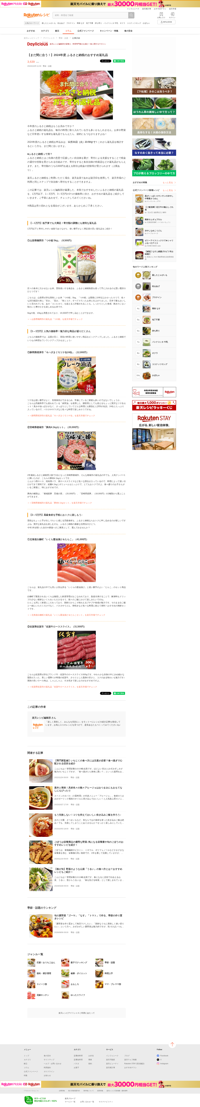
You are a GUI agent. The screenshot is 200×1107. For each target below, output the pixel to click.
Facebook (164, 1056)
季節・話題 (63, 38)
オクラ (122, 23)
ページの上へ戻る (172, 1044)
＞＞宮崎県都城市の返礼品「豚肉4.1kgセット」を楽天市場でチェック (59, 503)
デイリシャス (49, 38)
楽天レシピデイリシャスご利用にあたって (77, 1013)
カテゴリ (45, 31)
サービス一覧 (70, 1102)
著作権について (88, 1090)
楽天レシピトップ (31, 38)
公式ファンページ (85, 31)
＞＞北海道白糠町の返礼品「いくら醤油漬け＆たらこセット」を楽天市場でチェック (66, 615)
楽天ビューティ (112, 1064)
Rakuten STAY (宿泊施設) (134, 1064)
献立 (57, 31)
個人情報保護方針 (74, 1090)
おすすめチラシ (160, 9)
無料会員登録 (167, 22)
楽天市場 (172, 9)
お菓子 (76, 1068)
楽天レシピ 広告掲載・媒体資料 (117, 1090)
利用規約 (47, 1068)
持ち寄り (98, 23)
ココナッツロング (134, 23)
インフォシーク (133, 9)
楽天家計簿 (146, 9)
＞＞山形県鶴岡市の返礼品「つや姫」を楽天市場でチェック (55, 319)
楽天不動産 (110, 1060)
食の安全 (128, 31)
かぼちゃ (146, 23)
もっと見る (168, 182)
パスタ (76, 1064)
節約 (90, 1064)
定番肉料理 (78, 1056)
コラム (68, 31)
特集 (25, 1075)
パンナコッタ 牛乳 (111, 23)
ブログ (127, 1056)
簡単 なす (80, 23)
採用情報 (100, 1090)
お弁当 (91, 1056)
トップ (26, 1056)
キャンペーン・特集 (109, 31)
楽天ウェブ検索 (130, 1060)
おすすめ (31, 31)
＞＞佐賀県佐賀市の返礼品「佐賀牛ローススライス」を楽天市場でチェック (62, 687)
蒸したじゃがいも (49, 23)
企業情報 (62, 1090)
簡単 (90, 1060)
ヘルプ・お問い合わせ (52, 1064)
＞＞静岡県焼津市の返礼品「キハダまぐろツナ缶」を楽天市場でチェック (61, 415)
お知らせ (47, 1075)
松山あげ (61, 23)
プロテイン (70, 23)
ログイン (172, 17)
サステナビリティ (106, 1102)
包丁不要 (89, 23)
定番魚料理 (78, 1060)
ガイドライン (49, 1072)
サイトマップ (49, 1060)
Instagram (164, 1064)
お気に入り (161, 17)
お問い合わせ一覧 (87, 1102)
